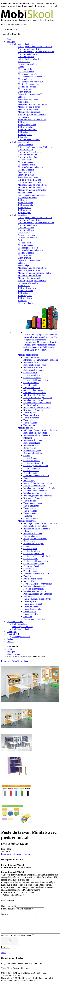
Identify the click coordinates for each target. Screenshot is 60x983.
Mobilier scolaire (19, 215)
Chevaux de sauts (25, 89)
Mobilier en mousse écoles (29, 275)
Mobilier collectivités (27, 521)
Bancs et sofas (24, 61)
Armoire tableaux (25, 149)
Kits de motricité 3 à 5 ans (29, 182)
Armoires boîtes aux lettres (29, 49)
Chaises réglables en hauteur (30, 82)
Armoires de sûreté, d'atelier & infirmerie (36, 51)
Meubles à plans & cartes (29, 107)
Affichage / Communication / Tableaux (35, 46)
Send (3, 952)
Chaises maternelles (26, 165)
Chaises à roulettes (26, 71)
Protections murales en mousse (31, 195)
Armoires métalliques (27, 54)
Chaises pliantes (25, 79)
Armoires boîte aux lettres (29, 152)
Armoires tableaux (26, 56)
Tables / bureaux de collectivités (32, 119)
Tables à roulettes (25, 127)
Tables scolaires (25, 298)
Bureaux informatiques (28, 64)
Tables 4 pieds (24, 122)
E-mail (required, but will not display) (17, 909)
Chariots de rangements (28, 84)
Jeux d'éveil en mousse (28, 99)
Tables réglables (25, 134)
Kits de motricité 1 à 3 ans (29, 180)
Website (4, 914)
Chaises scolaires (25, 303)
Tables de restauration (27, 129)
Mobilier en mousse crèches (30, 187)
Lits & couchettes (25, 144)
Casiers (21, 66)
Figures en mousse (26, 175)
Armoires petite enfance (28, 157)
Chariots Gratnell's (26, 253)
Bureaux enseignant (26, 235)
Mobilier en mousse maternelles (32, 190)
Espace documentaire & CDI (30, 94)
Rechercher (12, 639)
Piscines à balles (25, 192)
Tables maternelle (25, 205)
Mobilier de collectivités (22, 44)
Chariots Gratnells (26, 170)
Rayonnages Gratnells (27, 197)
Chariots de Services (27, 87)
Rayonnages (23, 117)
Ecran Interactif (24, 92)
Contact (10, 641)
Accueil (10, 39)
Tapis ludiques (24, 212)
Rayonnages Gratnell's (28, 283)
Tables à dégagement (27, 124)
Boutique (11, 41)
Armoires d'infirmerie (27, 154)
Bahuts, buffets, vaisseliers (29, 59)
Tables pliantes (24, 132)
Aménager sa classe (21, 636)
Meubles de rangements (28, 109)
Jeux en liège (23, 102)
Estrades (21, 97)
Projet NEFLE (13, 634)
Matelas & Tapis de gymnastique (32, 104)
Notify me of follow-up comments (16, 935)
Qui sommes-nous (15, 621)
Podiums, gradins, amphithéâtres (32, 114)
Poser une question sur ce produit (15, 854)
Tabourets (22, 137)
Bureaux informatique (27, 237)
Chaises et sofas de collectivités (31, 76)
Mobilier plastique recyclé (29, 112)
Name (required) (8, 906)
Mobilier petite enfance (22, 142)
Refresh (4, 947)
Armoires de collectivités (29, 139)
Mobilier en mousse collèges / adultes (34, 273)
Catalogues (11, 631)
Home (9, 649)
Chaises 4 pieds (25, 69)
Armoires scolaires (26, 227)
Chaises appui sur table (28, 74)
